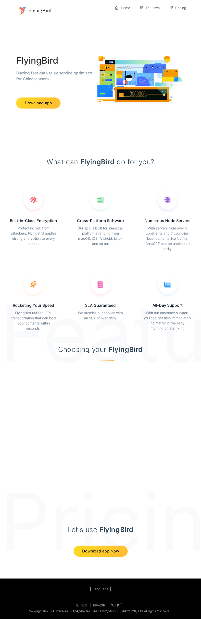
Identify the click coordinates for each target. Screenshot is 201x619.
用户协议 (81, 605)
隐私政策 (99, 605)
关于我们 (117, 605)
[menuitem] (122, 8)
